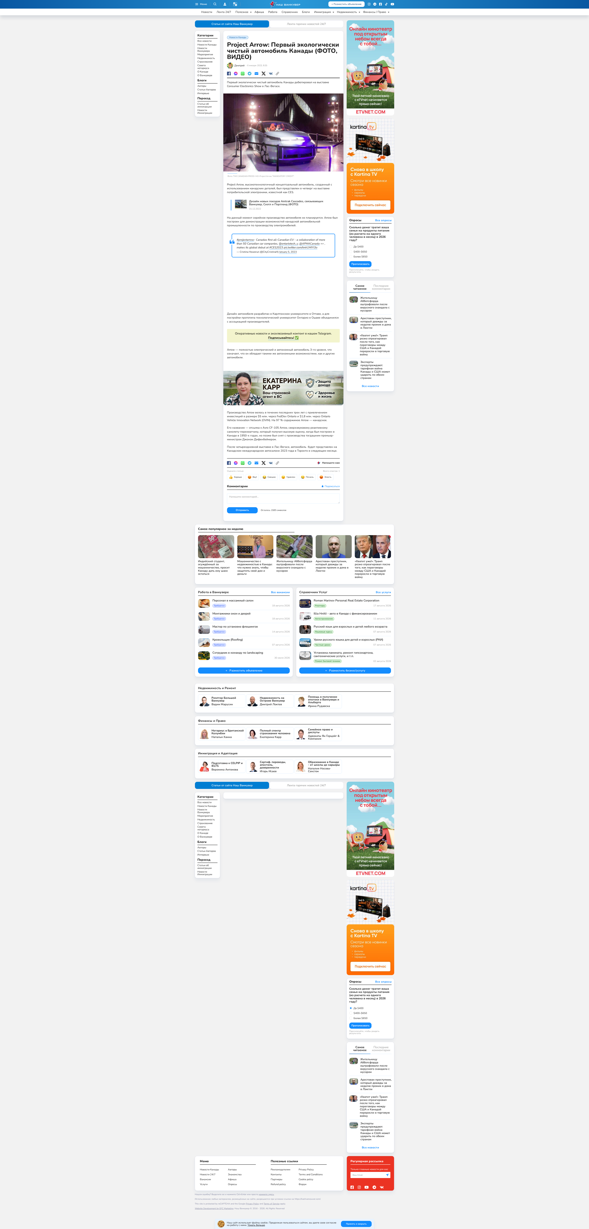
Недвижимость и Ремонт (217, 688)
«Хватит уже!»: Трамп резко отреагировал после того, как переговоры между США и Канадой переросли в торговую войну (372, 569)
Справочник (290, 12)
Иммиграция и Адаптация (218, 753)
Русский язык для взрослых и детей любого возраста (350, 626)
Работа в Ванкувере (213, 592)
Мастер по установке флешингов (235, 626)
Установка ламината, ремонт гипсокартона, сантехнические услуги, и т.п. (343, 654)
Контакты (276, 1174)
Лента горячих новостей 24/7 (306, 24)
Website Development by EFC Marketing (214, 1208)
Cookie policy (306, 1179)
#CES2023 (276, 247)
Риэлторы (320, 606)
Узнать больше (256, 1225)
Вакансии (205, 1179)
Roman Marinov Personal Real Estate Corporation (346, 600)
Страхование (205, 62)
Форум (302, 1184)
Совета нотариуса (203, 67)
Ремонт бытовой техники (327, 661)
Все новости (204, 41)
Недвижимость (206, 58)
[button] (235, 4)
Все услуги (383, 592)
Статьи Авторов (206, 89)
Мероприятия (205, 54)
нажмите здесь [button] (266, 1194)
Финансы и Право (212, 721)
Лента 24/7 (224, 12)
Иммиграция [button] (322, 12)
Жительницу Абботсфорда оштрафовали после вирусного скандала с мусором (294, 566)
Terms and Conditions (311, 1174)
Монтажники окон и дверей (231, 613)
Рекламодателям (280, 1169)
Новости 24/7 (208, 1174)
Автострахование (324, 619)
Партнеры (276, 1179)
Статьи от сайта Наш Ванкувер (232, 24)
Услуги (204, 1184)
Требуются (219, 606)
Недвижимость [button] (347, 12)
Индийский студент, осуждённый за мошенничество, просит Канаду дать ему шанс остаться (214, 568)
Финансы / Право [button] (374, 12)
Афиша (259, 12)
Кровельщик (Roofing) (227, 640)
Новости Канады (207, 44)
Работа (272, 12)
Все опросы (383, 220)
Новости (206, 12)
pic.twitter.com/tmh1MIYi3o (300, 247)
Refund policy (278, 1184)
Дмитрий (239, 65)
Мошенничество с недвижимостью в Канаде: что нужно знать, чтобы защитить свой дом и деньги (254, 568)
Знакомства (235, 1174)
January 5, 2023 (288, 252)
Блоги (306, 12)
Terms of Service (271, 1203)
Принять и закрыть (356, 1223)
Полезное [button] (241, 12)
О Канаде (202, 71)
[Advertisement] (283, 285)
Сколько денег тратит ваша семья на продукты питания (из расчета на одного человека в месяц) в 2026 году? (369, 233)
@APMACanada (309, 243)
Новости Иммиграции (204, 112)
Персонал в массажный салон (232, 600)
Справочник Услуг (313, 592)
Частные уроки (322, 645)
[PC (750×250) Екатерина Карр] (283, 385)
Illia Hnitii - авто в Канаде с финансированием (345, 613)
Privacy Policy (306, 1169)
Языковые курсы (323, 632)
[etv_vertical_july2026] (370, 67)
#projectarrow (245, 240)
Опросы (232, 1184)
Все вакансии (280, 592)
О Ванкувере (204, 75)
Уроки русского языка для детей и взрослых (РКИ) (348, 640)
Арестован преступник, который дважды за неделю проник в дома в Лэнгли (332, 566)
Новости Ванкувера (203, 49)
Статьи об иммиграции (204, 105)
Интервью (203, 93)
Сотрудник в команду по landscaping (237, 653)
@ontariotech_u (288, 243)
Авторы (201, 86)
